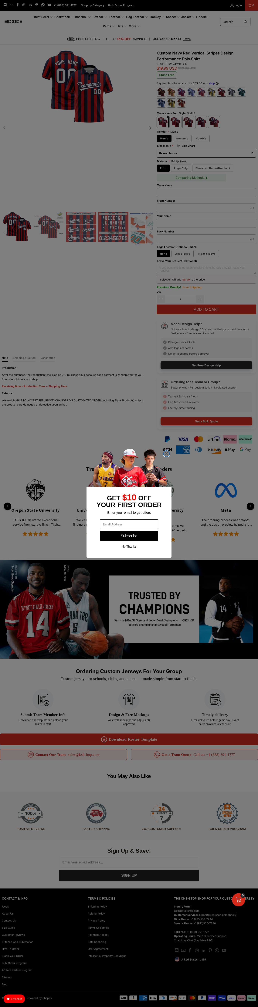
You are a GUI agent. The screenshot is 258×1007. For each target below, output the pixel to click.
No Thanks (129, 546)
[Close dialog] (166, 454)
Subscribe (129, 536)
